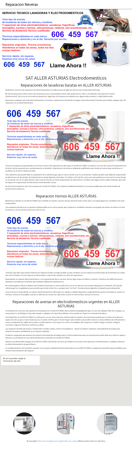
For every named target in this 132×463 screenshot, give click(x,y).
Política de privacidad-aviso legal (50, 441)
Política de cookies (70, 441)
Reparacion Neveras (21, 4)
